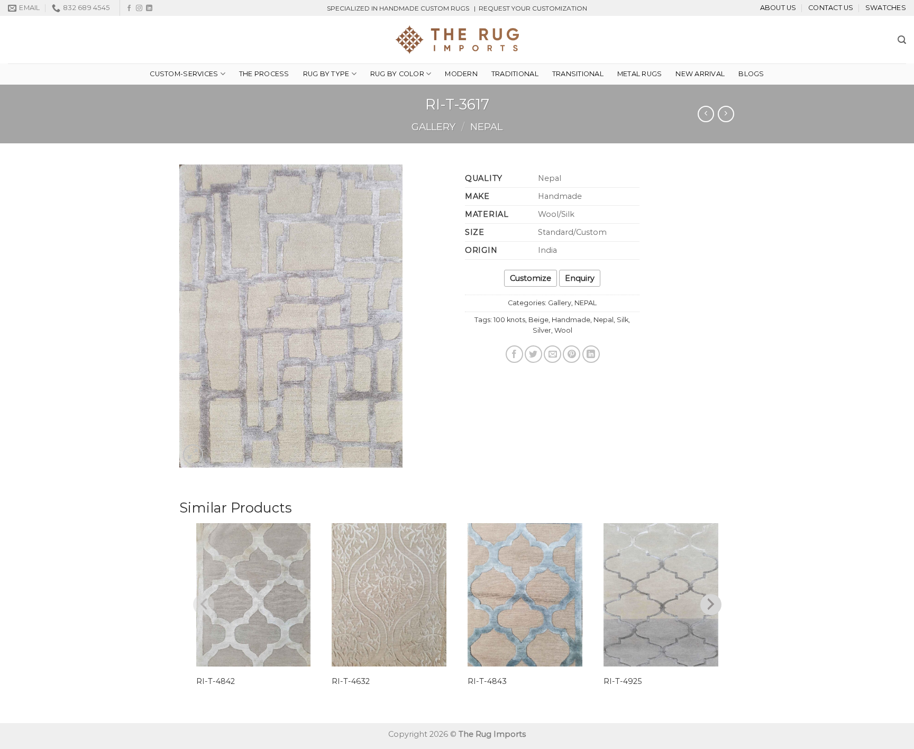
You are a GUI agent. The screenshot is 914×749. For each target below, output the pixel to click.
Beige (538, 320)
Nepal (603, 320)
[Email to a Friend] (552, 354)
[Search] (902, 40)
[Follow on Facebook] (129, 8)
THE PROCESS (264, 74)
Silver (542, 330)
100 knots (509, 320)
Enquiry (580, 278)
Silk (622, 320)
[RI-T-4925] (661, 594)
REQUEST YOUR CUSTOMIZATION (533, 8)
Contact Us (831, 8)
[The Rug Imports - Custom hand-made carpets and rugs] (457, 39)
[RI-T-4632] (389, 594)
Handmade (571, 320)
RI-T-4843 (487, 681)
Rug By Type (326, 74)
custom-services (184, 74)
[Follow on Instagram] (139, 8)
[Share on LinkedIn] (591, 354)
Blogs (751, 74)
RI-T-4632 (351, 681)
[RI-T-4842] (253, 594)
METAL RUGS (639, 74)
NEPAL (486, 127)
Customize (530, 278)
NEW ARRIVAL (700, 74)
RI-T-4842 (215, 681)
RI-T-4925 (623, 681)
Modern (461, 74)
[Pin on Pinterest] (571, 354)
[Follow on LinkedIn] (149, 8)
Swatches (885, 8)
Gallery (433, 127)
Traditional (514, 74)
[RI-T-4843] (525, 594)
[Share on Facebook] (514, 354)
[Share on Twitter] (533, 354)
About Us (778, 8)
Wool (563, 330)
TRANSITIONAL (578, 74)
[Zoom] (193, 454)
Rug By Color (397, 74)
